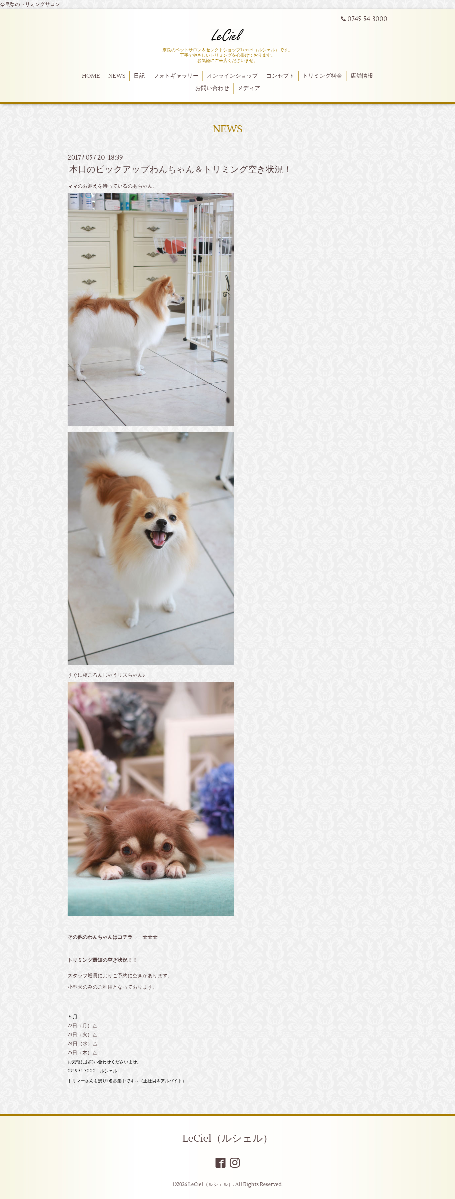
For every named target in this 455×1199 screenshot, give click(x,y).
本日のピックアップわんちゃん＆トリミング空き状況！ (180, 169)
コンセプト (280, 76)
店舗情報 (361, 76)
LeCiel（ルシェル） (228, 1138)
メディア (248, 88)
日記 (139, 76)
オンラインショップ (232, 76)
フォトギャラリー (176, 76)
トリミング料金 (322, 76)
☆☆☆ (150, 937)
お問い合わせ (212, 88)
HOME (91, 76)
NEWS (117, 76)
